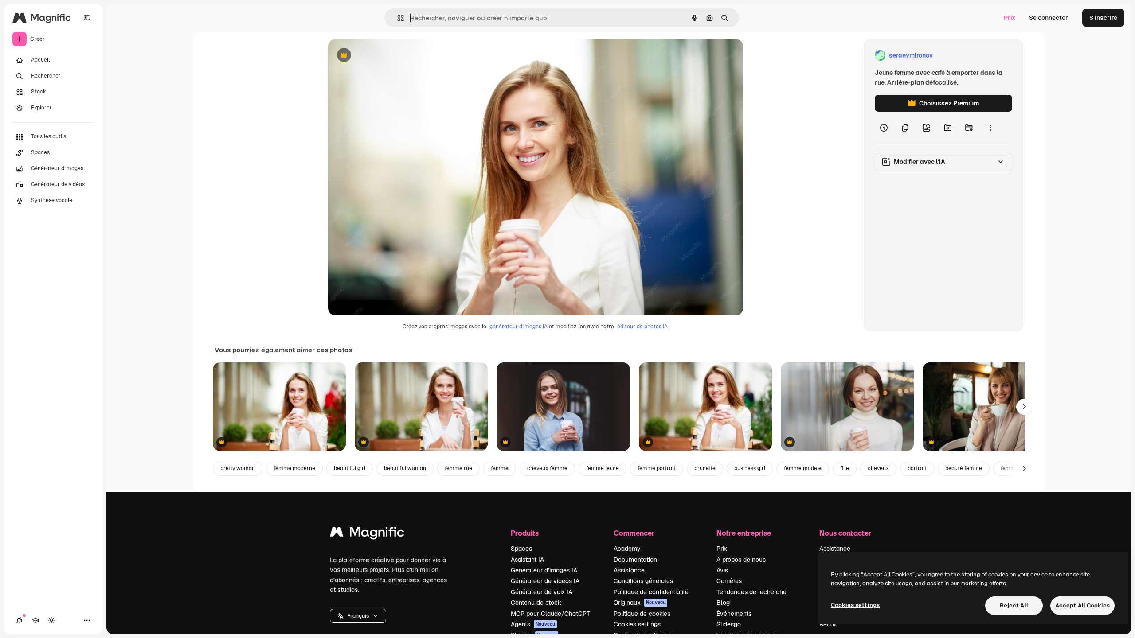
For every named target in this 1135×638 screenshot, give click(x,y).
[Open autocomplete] (397, 18)
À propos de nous (741, 560)
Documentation (635, 560)
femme (500, 468)
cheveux (878, 468)
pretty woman (237, 468)
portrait (917, 468)
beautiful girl (349, 468)
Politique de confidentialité (651, 592)
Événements (733, 614)
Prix (1010, 18)
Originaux (639, 603)
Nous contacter (845, 532)
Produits (525, 532)
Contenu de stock (536, 603)
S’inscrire (1103, 18)
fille (844, 468)
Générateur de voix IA (541, 592)
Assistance (629, 570)
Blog (723, 603)
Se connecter (1048, 18)
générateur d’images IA (518, 326)
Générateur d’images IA (544, 570)
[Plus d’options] (990, 127)
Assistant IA (527, 560)
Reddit (828, 624)
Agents (533, 624)
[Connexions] (19, 620)
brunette (705, 468)
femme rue (458, 468)
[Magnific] (367, 534)
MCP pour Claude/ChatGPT (550, 614)
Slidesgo (728, 624)
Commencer (634, 532)
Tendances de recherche (751, 592)
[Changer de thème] (51, 620)
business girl (749, 468)
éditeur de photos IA (642, 326)
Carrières (729, 581)
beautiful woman (405, 468)
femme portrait (657, 468)
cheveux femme (547, 468)
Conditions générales (643, 581)
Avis (722, 570)
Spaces (521, 548)
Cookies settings (637, 624)
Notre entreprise (743, 532)
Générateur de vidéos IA (545, 581)
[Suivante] (1024, 406)
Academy (627, 548)
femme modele (803, 468)
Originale (386, 55)
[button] (358, 616)
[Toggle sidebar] (87, 18)
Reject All (1014, 605)
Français (358, 615)
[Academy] (35, 620)
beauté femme (963, 468)
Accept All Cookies (1082, 605)
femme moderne (294, 468)
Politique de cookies (642, 614)
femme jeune (602, 468)
